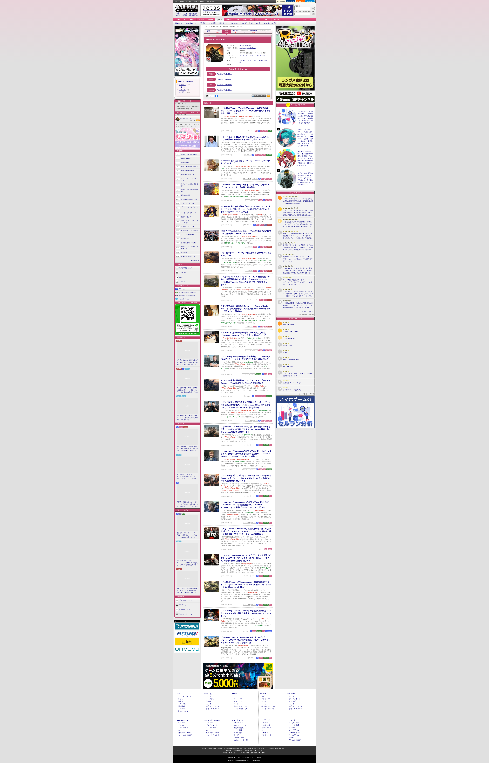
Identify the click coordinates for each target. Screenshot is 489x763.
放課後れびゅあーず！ (188, 256)
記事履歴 (300, 1)
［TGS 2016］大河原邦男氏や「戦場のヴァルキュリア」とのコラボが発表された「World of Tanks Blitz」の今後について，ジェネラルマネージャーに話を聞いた (246, 405)
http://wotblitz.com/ (245, 45)
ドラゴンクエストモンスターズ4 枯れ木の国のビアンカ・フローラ (298, 375)
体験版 (180, 701)
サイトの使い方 (199, 1)
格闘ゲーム (293, 728)
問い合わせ (210, 1)
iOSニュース (178, 23)
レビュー (182, 90)
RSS (176, 1)
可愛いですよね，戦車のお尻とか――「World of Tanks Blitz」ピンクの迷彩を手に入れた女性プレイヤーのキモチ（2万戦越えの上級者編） (245, 308)
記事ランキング (184, 711)
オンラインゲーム (185, 696)
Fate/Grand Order (288, 324)
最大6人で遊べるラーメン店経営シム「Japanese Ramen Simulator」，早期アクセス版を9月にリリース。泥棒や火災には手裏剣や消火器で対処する (298, 247)
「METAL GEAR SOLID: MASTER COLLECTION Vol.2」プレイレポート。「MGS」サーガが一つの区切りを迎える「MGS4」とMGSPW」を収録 (298, 305)
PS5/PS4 (201, 19)
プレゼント (182, 272)
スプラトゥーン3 (289, 338)
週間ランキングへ (309, 311)
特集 (180, 87)
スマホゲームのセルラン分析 (189, 185)
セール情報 (212, 23)
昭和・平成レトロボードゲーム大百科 (189, 222)
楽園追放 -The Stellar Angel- (292, 383)
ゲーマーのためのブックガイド (189, 208)
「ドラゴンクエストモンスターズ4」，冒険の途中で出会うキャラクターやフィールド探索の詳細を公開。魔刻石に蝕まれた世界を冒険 (298, 212)
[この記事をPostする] (207, 96)
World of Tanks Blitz (186, 118)
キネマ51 (184, 252)
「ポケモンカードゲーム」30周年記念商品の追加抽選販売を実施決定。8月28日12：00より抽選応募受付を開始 (298, 201)
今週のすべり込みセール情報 (189, 190)
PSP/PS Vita (291, 694)
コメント (211, 96)
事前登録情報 (239, 728)
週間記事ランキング (185, 268)
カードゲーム (294, 730)
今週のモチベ (185, 162)
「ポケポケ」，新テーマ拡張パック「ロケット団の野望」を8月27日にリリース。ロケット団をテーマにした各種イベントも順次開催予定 (298, 294)
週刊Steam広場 (185, 195)
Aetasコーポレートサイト (187, 614)
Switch (210, 19)
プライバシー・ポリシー (245, 757)
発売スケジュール (212, 706)
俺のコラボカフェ (186, 217)
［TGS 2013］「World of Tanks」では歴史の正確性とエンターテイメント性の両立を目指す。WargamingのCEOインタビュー (246, 613)
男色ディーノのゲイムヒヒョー (189, 179)
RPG (251, 55)
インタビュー (235, 23)
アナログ (266, 19)
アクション (257, 55)
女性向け (229, 19)
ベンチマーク (266, 735)
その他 (291, 738)
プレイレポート (239, 699)
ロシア (250, 60)
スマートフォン (238, 720)
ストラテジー (244, 55)
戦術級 (261, 60)
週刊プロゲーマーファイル (189, 166)
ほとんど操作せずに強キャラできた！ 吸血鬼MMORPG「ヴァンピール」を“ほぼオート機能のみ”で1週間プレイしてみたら (187, 449)
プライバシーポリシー (186, 600)
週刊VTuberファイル (187, 174)
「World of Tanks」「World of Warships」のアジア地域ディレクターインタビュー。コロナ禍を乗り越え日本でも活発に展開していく (245, 110)
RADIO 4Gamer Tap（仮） (189, 199)
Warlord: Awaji (287, 345)
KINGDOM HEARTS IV (291, 359)
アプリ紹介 (238, 733)
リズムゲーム (294, 735)
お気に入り (290, 1)
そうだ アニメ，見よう (188, 203)
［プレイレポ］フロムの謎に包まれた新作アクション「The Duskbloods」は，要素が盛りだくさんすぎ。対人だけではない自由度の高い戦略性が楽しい (297, 270)
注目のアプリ (223, 23)
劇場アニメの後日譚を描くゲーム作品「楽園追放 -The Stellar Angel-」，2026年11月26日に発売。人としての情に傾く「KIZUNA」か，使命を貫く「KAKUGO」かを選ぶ (298, 236)
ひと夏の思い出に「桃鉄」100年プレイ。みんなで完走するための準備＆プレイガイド (187, 418)
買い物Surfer (185, 238)
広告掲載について (184, 609)
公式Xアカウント (185, 1)
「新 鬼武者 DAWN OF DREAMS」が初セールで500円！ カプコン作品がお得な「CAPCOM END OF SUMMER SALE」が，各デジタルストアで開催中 (298, 224)
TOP (178, 19)
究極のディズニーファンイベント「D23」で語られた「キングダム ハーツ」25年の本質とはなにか (187, 535)
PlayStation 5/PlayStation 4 (187, 295)
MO (263, 55)
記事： (193, 120)
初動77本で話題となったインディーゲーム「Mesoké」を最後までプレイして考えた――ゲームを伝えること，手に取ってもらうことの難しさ (187, 504)
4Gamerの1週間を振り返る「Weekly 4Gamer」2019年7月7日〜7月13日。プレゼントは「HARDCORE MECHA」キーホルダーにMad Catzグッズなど (246, 209)
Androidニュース (191, 23)
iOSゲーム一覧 (255, 23)
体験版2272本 (193, 15)
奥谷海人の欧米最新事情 (189, 154)
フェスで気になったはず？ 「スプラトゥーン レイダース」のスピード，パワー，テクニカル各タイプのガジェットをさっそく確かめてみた (187, 476)
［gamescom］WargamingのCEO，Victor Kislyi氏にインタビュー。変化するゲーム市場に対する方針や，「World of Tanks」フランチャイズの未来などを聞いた (246, 453)
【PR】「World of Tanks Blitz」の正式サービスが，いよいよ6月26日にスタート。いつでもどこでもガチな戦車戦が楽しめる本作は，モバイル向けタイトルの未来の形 (246, 531)
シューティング (295, 733)
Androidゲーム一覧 (270, 23)
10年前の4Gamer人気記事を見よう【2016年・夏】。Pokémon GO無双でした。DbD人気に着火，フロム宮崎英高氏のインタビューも (187, 362)
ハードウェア (247, 19)
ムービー (245, 23)
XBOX (192, 19)
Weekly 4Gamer (186, 158)
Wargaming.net (244, 48)
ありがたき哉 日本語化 (188, 242)
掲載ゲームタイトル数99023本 (186, 13)
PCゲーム (182, 289)
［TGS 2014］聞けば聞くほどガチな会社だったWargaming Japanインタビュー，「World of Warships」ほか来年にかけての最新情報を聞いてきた (246, 478)
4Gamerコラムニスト (187, 226)
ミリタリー (243, 60)
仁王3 (285, 352)
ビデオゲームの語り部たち (189, 230)
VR (238, 19)
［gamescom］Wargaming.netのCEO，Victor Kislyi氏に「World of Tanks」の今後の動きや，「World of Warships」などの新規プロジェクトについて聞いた (245, 504)
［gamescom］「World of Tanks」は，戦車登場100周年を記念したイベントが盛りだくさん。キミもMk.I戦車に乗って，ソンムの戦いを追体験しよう (246, 429)
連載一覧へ (195, 260)
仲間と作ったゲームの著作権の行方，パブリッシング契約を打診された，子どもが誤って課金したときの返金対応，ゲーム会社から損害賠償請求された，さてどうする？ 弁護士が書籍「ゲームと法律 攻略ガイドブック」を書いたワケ (187, 591)
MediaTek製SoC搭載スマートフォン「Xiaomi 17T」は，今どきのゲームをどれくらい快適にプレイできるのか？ (298, 282)
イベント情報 (294, 725)
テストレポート (267, 725)
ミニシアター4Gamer (187, 234)
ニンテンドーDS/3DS (212, 720)
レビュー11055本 (181, 15)
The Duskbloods (288, 366)
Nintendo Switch (184, 299)
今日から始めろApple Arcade (190, 213)
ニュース (182, 85)
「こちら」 (255, 750)
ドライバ (182, 281)
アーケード (291, 720)
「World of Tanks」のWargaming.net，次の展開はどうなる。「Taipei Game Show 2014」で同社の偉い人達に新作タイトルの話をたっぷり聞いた (246, 584)
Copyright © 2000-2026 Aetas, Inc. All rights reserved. (244, 760)
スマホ (219, 20)
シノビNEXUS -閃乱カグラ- (292, 390)
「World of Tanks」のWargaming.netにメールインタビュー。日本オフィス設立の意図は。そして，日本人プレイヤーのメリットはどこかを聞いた (245, 640)
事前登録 (202, 23)
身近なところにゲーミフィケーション (189, 247)
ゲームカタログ (295, 740)
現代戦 (256, 60)
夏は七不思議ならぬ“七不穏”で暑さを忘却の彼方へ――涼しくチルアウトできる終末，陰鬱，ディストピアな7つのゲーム (187, 390)
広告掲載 (258, 757)
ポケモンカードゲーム (290, 331)
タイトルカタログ (212, 709)
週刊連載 (181, 706)
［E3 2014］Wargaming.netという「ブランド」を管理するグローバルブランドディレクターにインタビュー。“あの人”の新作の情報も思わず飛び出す (246, 558)
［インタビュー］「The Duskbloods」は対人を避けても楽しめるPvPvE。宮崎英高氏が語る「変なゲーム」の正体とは (187, 563)
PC (185, 19)
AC (258, 19)
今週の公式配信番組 (187, 170)
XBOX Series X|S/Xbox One (187, 292)
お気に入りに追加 (259, 95)
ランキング (310, 1)
